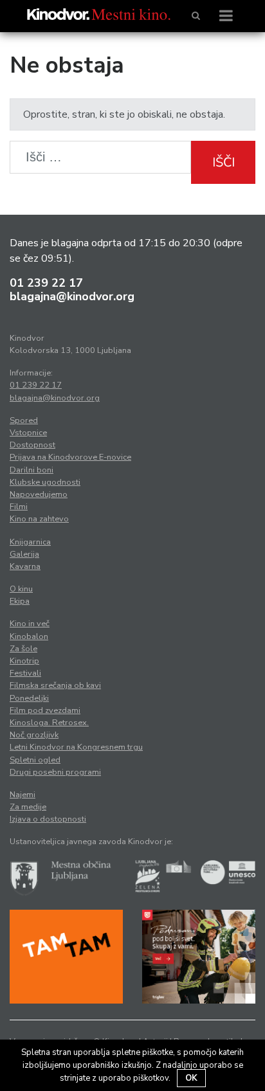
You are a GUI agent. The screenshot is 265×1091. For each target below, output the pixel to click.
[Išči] (196, 16)
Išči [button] (223, 162)
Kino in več (30, 623)
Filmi (19, 506)
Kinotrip (24, 661)
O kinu (21, 589)
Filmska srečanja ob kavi (55, 685)
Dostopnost (32, 445)
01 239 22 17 (46, 283)
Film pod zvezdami (45, 710)
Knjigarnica (30, 542)
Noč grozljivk (34, 735)
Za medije (28, 807)
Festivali (25, 673)
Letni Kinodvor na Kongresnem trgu (76, 747)
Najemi (22, 794)
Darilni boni (31, 470)
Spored (24, 420)
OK (191, 1078)
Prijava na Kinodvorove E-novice (70, 457)
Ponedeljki (29, 698)
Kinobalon (29, 636)
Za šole (23, 648)
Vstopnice (28, 432)
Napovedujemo (39, 494)
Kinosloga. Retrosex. (49, 722)
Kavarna (25, 566)
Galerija (24, 554)
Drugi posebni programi (55, 772)
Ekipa (20, 601)
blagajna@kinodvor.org (72, 296)
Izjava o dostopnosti (48, 819)
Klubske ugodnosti (45, 482)
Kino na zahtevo (39, 519)
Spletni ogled (35, 760)
